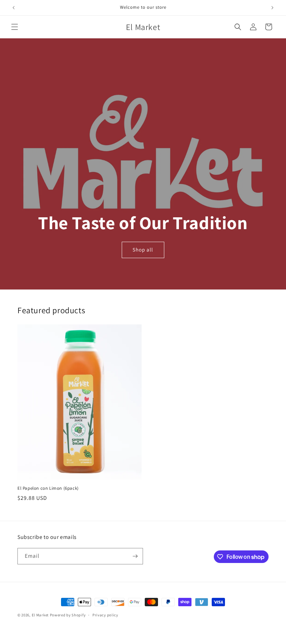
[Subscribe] (135, 556)
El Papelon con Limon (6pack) (48, 488)
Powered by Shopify (68, 615)
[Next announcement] (272, 7)
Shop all (143, 250)
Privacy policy (105, 615)
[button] (14, 27)
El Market (40, 615)
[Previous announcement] (13, 7)
